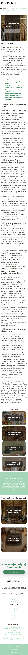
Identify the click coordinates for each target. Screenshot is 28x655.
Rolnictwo (14, 615)
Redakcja (14, 599)
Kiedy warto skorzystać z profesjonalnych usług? (13, 94)
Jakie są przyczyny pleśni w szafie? (13, 82)
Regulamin (14, 652)
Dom (14, 611)
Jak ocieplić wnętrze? (14, 632)
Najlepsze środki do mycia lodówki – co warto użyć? (14, 418)
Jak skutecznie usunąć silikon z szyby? (14, 448)
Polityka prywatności (14, 646)
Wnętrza (12, 8)
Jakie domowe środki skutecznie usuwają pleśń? (13, 86)
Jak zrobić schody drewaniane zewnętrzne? (14, 635)
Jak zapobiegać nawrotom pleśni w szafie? (13, 90)
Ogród (14, 613)
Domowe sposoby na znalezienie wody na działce (14, 433)
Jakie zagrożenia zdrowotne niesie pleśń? (14, 98)
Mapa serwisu (14, 649)
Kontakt (14, 601)
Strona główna (4, 8)
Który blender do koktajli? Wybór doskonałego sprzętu (13, 638)
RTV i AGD (14, 617)
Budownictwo (14, 609)
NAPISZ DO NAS (14, 572)
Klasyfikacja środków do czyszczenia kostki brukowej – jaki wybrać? (14, 628)
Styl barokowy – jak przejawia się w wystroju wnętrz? (14, 512)
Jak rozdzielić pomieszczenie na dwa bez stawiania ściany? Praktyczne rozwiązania (14, 539)
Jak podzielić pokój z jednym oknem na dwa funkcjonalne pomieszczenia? (14, 463)
